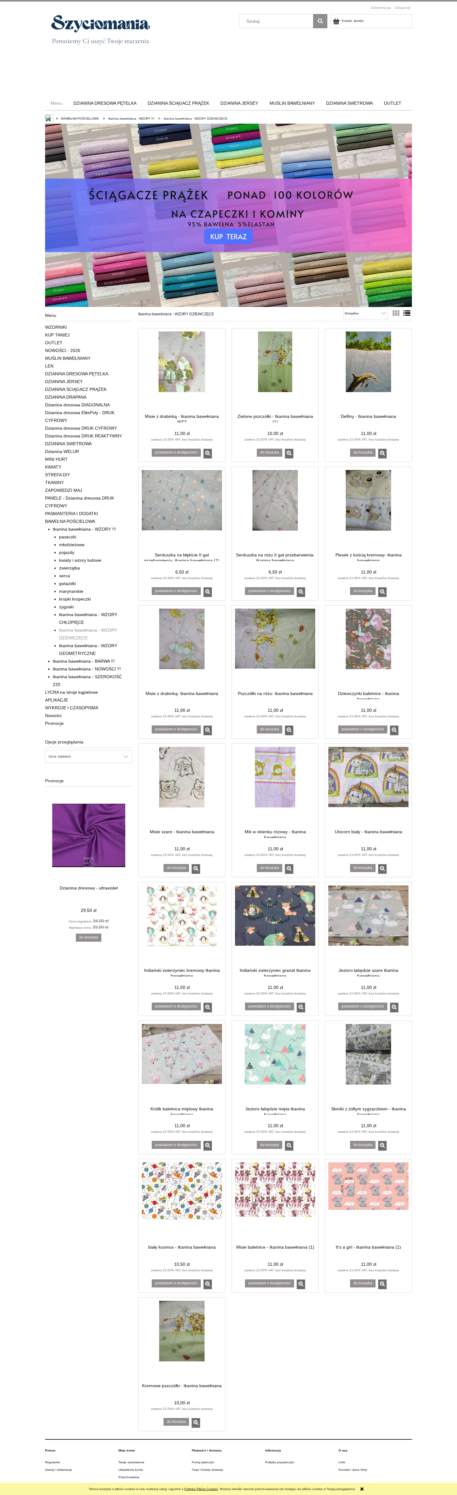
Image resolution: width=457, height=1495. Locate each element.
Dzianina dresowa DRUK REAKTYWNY (83, 435)
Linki (342, 1462)
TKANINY (54, 482)
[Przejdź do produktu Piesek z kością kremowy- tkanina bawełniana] (368, 509)
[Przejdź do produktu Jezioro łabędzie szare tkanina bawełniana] (368, 924)
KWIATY (53, 466)
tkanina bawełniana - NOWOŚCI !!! (87, 668)
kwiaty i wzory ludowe (80, 560)
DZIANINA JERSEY (64, 381)
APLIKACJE (56, 699)
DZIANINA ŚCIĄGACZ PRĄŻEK (76, 389)
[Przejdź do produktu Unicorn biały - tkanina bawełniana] (368, 786)
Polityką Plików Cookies (201, 1489)
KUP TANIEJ (57, 334)
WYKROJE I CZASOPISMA (71, 707)
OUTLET (53, 342)
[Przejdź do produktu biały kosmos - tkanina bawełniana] (182, 1201)
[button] (207, 454)
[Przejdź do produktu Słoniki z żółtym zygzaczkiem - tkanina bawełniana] (368, 1063)
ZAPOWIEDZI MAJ (63, 490)
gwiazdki (67, 583)
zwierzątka (69, 567)
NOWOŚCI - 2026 (62, 350)
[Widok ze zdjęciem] (396, 313)
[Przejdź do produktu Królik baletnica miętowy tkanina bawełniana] (182, 1063)
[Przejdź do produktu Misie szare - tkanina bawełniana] (182, 786)
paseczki (67, 536)
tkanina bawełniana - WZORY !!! (84, 529)
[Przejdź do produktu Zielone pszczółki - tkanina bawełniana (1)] (275, 370)
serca (64, 575)
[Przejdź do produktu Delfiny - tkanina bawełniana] (368, 370)
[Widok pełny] (407, 313)
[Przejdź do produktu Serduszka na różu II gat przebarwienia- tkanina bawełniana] (275, 509)
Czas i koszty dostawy (207, 1469)
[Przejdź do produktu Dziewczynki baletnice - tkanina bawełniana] (368, 647)
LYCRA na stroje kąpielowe (71, 692)
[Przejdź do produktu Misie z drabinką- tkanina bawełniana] (182, 647)
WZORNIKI (56, 327)
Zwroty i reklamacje (58, 1469)
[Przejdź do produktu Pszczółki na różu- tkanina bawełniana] (275, 647)
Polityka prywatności (279, 1462)
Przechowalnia (128, 1477)
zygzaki (66, 606)
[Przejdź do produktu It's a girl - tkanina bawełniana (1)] (368, 1201)
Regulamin (52, 1462)
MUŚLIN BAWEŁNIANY (67, 358)
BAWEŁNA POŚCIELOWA (70, 521)
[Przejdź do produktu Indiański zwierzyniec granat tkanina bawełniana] (275, 924)
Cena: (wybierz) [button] (59, 756)
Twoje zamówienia (131, 1462)
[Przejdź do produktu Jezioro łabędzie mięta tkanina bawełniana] (275, 1063)
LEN (49, 365)
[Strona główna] (97, 32)
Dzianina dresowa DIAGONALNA (77, 404)
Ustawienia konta (130, 1469)
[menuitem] (56, 103)
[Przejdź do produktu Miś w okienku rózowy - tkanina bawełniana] (275, 786)
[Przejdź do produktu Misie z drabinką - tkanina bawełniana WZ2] (182, 370)
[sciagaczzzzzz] (228, 215)
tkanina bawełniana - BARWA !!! (84, 661)
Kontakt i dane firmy (353, 1469)
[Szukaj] (320, 21)
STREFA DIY (57, 474)
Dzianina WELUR (62, 451)
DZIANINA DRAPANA (65, 397)
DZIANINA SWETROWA (68, 443)
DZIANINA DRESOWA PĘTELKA (76, 373)
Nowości (53, 715)
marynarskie (71, 591)
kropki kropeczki (75, 599)
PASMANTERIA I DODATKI (71, 513)
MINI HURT (56, 459)
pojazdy (66, 552)
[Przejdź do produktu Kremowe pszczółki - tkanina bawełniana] (182, 1339)
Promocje (54, 723)
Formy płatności (203, 1462)
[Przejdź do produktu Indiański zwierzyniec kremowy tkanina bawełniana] (182, 924)
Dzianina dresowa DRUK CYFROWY (81, 428)
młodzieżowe (72, 544)
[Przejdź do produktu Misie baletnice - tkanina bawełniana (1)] (275, 1201)
